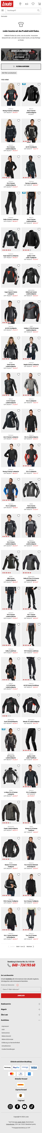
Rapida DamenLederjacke (31, 364)
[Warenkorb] (39, 3)
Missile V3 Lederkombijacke (31, 721)
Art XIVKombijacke (31, 147)
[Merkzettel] (33, 3)
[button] (38, 10)
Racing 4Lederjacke (31, 183)
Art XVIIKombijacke (11, 328)
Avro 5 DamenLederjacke (10, 437)
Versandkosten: (10, 1124)
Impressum (5, 1026)
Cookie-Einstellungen (8, 1049)
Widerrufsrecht (6, 1036)
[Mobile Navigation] (2, 10)
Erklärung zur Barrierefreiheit (11, 1042)
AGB (3, 1029)
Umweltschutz (6, 1046)
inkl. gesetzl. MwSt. (20, 1122)
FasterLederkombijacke (11, 828)
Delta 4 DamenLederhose (10, 219)
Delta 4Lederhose (11, 651)
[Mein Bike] (26, 3)
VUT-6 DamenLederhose (31, 651)
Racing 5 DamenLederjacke (11, 471)
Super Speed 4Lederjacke (10, 256)
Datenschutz (6, 1033)
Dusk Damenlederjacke (11, 721)
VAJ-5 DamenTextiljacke (31, 901)
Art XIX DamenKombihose (31, 685)
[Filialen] (20, 3)
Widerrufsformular (7, 1039)
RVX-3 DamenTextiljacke (11, 901)
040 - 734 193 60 (23, 965)
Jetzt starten (19, 57)
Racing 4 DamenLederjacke (11, 110)
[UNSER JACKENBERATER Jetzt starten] (21, 54)
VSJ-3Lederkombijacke (31, 437)
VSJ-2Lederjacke (31, 401)
